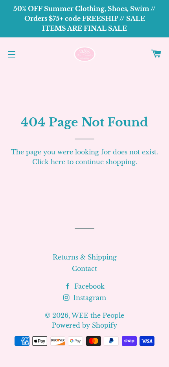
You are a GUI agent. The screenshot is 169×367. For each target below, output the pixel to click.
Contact (84, 268)
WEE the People (98, 315)
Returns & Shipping (85, 257)
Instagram (88, 298)
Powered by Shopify (84, 325)
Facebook (88, 286)
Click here (48, 162)
